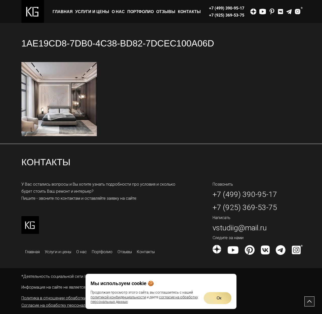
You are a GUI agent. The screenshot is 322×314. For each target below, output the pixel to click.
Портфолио (140, 11)
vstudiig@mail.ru (240, 227)
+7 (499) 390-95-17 (226, 8)
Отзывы (165, 11)
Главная (63, 11)
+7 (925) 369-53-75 (226, 15)
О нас (118, 11)
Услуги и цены (92, 11)
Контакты (189, 11)
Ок (219, 298)
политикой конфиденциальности (118, 297)
